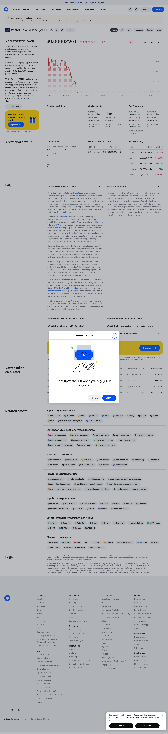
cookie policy (120, 715)
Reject (121, 726)
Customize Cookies (152, 718)
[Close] (162, 715)
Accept (147, 726)
